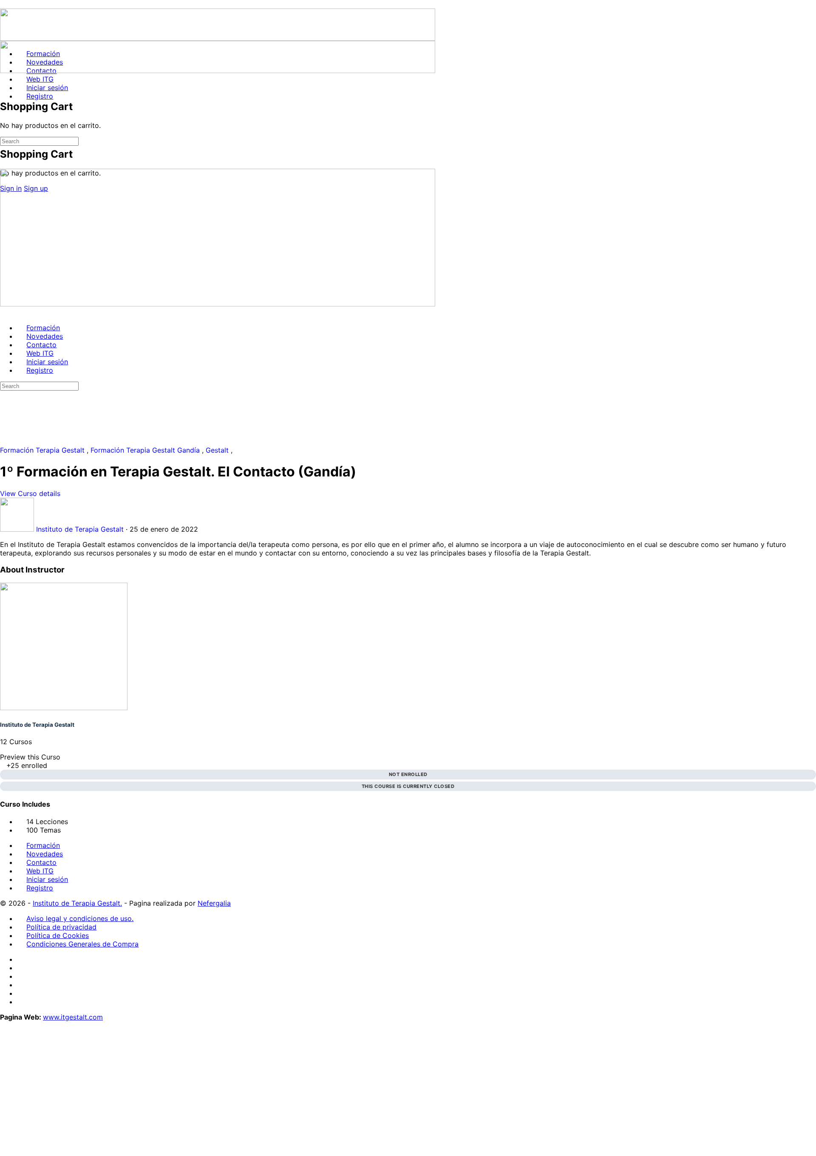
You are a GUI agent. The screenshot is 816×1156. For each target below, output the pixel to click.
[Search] (4, 79)
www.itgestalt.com (73, 1017)
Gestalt (218, 450)
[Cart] (4, 135)
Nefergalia (214, 903)
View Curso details (31, 493)
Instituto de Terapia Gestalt (37, 724)
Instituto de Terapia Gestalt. (77, 903)
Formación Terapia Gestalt (43, 450)
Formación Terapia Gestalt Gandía (146, 450)
